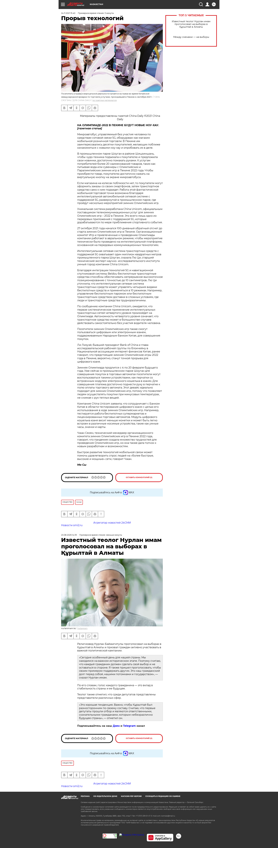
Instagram (82, 628)
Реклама (85, 796)
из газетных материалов (105, 100)
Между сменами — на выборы (191, 37)
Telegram (129, 725)
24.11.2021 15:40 (68, 13)
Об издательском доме (105, 796)
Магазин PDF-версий (131, 796)
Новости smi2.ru (72, 525)
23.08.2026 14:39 (69, 535)
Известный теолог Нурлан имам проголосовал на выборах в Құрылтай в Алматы (191, 24)
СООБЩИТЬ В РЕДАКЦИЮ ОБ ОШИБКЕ (162, 796)
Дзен (116, 725)
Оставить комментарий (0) (139, 477)
